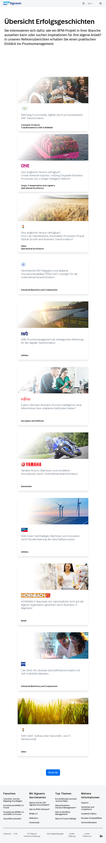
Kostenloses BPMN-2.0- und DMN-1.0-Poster (13, 813)
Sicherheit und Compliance (87, 808)
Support (85, 803)
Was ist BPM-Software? (39, 809)
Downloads (34, 822)
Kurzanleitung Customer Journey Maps (66, 800)
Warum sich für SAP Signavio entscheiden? (39, 804)
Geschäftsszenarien (12, 819)
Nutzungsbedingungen (55, 834)
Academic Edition (88, 814)
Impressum (7, 834)
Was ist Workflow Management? (62, 813)
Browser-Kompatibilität (91, 818)
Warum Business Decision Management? (65, 806)
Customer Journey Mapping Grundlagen (12, 800)
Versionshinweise (89, 822)
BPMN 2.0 (33, 814)
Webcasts (33, 818)
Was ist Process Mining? (65, 819)
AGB (15, 834)
